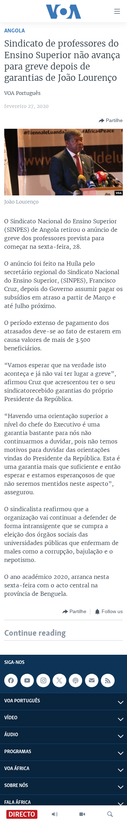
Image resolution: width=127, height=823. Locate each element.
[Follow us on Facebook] (11, 680)
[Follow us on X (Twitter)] (59, 680)
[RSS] (107, 680)
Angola (14, 31)
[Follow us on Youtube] (27, 680)
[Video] (82, 814)
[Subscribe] (91, 680)
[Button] (111, 120)
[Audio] (54, 814)
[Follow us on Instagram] (43, 680)
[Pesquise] (110, 814)
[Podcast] (75, 680)
